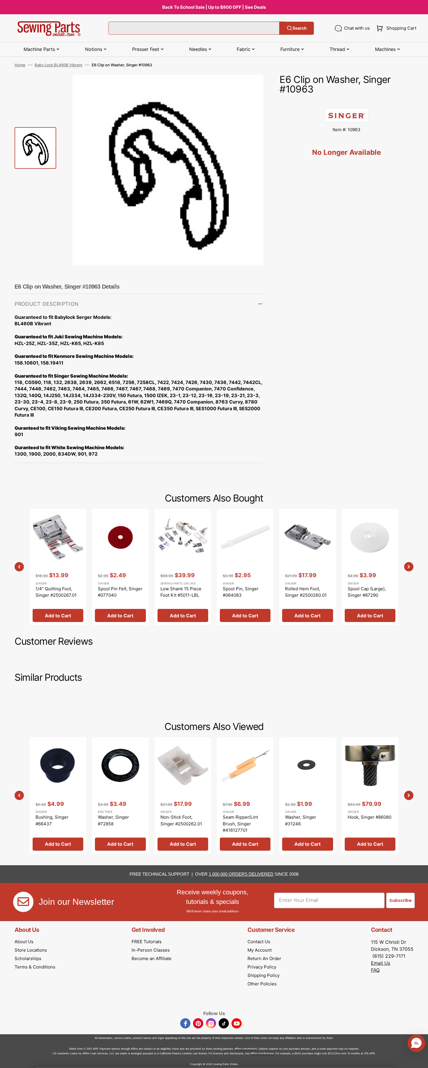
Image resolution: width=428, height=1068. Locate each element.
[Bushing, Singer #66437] (58, 795)
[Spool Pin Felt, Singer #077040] (120, 567)
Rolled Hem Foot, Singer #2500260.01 (306, 592)
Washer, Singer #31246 (300, 820)
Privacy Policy (261, 967)
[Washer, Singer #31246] (307, 795)
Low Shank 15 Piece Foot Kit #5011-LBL (180, 592)
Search (299, 28)
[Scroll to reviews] (346, 102)
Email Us (380, 963)
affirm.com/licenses (262, 1053)
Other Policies (262, 984)
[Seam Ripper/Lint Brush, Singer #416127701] (245, 795)
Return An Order (264, 958)
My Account (259, 950)
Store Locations (31, 950)
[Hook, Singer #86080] (370, 795)
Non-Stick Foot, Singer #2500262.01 (181, 820)
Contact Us (258, 941)
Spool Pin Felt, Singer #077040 (120, 592)
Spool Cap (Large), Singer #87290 (367, 592)
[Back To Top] (419, 1059)
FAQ (375, 970)
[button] (395, 28)
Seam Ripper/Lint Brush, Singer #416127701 (240, 823)
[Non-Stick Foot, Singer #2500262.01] (183, 795)
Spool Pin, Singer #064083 (241, 592)
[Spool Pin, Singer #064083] (245, 567)
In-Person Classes (151, 950)
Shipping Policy (263, 975)
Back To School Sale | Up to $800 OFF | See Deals (214, 7)
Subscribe (400, 900)
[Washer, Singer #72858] (120, 795)
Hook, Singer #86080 (369, 817)
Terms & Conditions (35, 967)
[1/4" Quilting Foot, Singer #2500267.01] (58, 567)
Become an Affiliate (151, 958)
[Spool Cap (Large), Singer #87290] (370, 567)
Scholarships (28, 958)
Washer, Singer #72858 (113, 820)
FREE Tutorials (147, 941)
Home (20, 65)
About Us (24, 941)
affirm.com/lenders (245, 1048)
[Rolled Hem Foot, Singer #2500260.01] (307, 567)
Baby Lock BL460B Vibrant (58, 65)
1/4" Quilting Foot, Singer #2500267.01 (56, 592)
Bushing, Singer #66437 (52, 820)
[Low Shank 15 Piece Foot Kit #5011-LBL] (183, 567)
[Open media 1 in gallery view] (250, 88)
